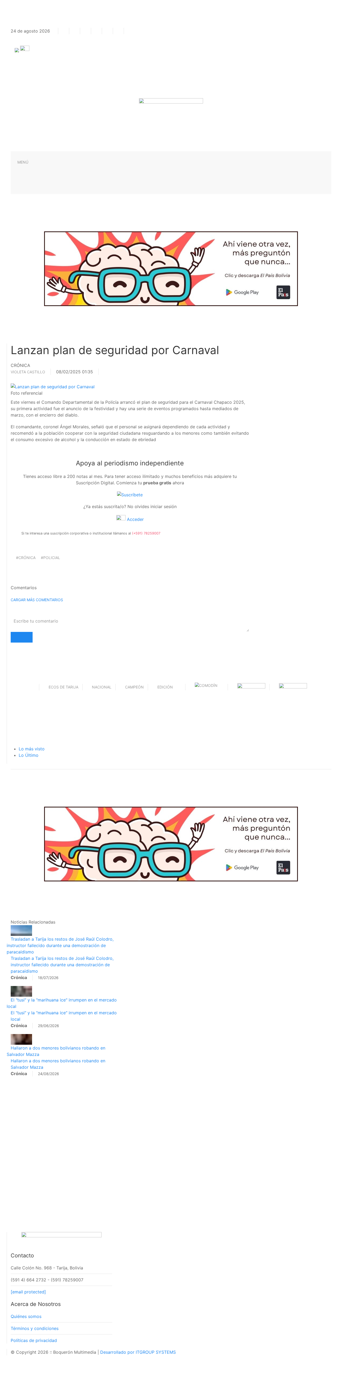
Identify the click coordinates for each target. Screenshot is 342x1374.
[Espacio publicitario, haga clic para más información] (171, 268)
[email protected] (28, 1291)
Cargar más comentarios (37, 599)
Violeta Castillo (28, 372)
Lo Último (28, 755)
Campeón (134, 687)
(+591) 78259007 (146, 533)
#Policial (50, 557)
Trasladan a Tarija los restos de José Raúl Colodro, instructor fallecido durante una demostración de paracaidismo (60, 945)
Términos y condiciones (35, 1328)
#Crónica (26, 557)
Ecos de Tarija (63, 687)
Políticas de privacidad (34, 1340)
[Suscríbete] (130, 494)
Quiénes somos (26, 1316)
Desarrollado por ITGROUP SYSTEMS (138, 1352)
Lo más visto (32, 748)
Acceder (135, 519)
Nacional (101, 687)
